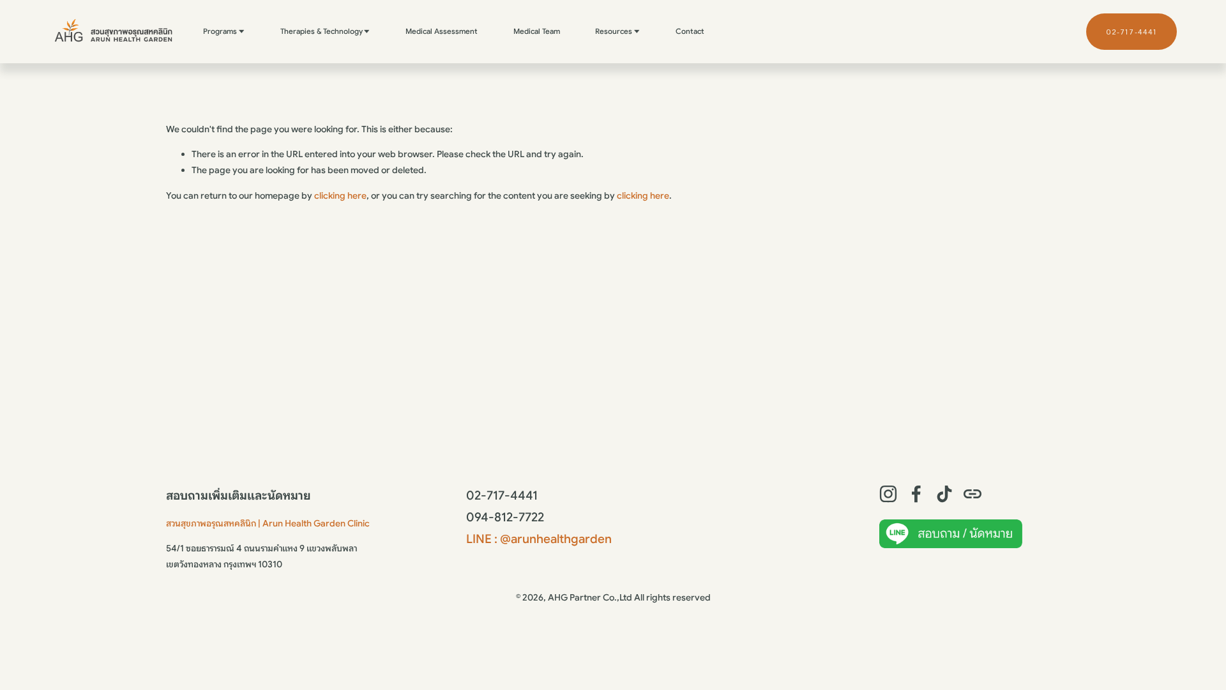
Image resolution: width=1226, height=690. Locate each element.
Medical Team (536, 31)
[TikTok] (944, 494)
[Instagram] (888, 494)
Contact (690, 31)
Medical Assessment (441, 31)
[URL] (972, 494)
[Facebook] (916, 494)
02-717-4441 (1132, 31)
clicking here (340, 195)
